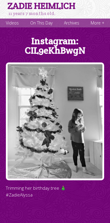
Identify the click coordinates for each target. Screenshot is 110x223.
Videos (12, 23)
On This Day (41, 23)
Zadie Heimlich (41, 5)
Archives (71, 23)
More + (97, 23)
